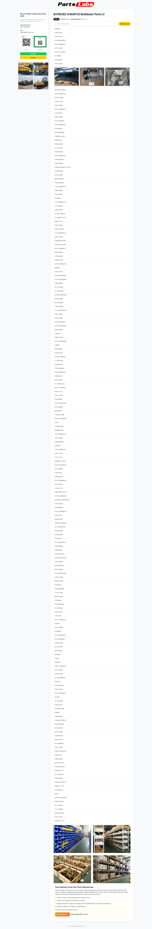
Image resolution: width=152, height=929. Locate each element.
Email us (33, 57)
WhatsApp (33, 54)
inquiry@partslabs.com (27, 32)
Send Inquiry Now (62, 914)
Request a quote (124, 24)
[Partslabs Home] (76, 4)
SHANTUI (56, 19)
